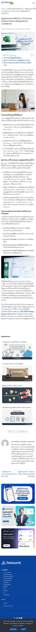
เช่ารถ (4, 588)
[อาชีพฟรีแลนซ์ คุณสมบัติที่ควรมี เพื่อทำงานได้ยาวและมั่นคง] (17, 417)
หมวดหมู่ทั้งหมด (4, 570)
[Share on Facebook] (12, 431)
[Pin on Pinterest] (22, 431)
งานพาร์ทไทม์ (6, 594)
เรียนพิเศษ (5, 590)
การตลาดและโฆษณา (7, 578)
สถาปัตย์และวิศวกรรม (8, 574)
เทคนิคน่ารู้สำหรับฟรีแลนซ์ (15, 9)
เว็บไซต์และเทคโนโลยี (8, 576)
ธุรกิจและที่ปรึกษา (7, 584)
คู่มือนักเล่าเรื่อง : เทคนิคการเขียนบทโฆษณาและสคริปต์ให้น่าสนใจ (26, 474)
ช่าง (4, 592)
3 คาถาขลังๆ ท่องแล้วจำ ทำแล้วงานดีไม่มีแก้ (12, 363)
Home (3, 9)
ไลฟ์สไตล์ (5, 586)
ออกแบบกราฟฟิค (7, 572)
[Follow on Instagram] (17, 618)
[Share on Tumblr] (26, 431)
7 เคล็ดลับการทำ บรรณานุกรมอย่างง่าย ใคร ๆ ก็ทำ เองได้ (9, 474)
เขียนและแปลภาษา (7, 580)
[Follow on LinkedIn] (21, 618)
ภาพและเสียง (6, 582)
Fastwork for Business (8, 605)
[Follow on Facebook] (14, 618)
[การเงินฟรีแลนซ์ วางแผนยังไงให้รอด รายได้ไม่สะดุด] (17, 351)
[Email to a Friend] (19, 431)
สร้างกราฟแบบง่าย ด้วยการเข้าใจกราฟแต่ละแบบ (17, 64)
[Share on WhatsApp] (9, 431)
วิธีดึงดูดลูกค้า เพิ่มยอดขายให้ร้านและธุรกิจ (12, 385)
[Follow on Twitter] (19, 618)
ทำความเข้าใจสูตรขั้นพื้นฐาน (13, 58)
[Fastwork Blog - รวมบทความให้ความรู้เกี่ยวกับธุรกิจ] (7, 3)
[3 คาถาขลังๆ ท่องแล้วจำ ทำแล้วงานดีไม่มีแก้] (17, 373)
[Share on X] (16, 431)
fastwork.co (13, 316)
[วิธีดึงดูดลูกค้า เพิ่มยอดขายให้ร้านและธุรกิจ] (17, 395)
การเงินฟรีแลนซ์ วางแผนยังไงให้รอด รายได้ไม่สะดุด (14, 342)
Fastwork (5, 603)
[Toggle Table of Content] (31, 55)
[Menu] (33, 3)
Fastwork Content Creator (22, 29)
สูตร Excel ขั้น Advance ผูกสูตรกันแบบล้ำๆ (17, 60)
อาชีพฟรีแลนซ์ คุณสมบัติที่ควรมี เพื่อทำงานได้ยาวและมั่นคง (16, 407)
